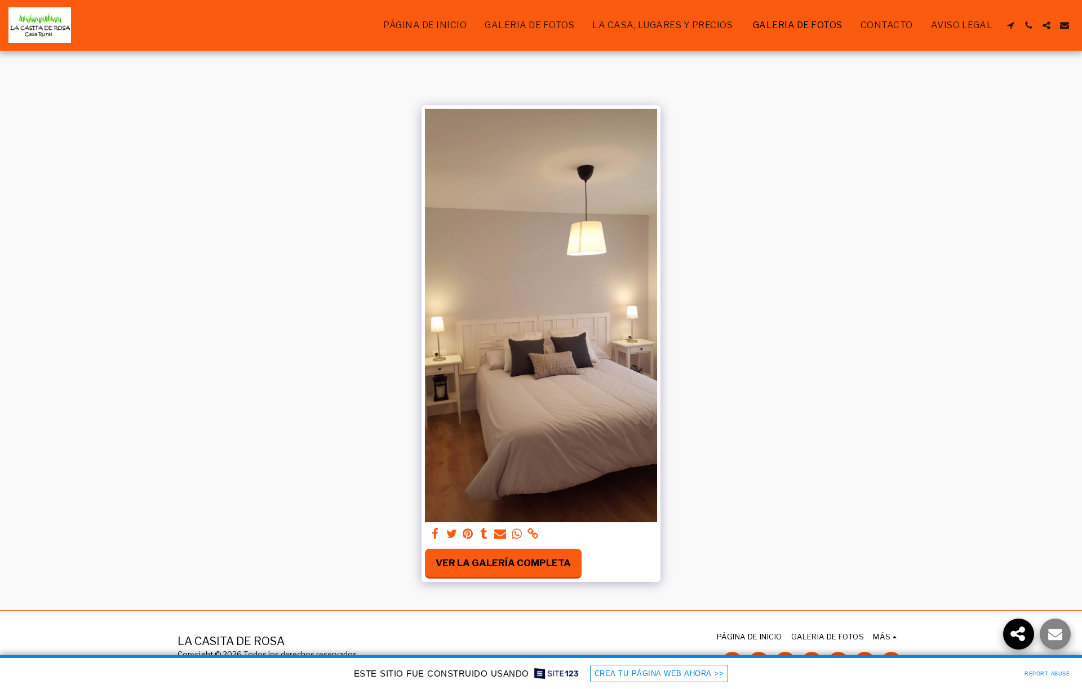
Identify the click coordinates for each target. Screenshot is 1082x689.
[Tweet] (452, 534)
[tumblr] (484, 534)
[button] (1010, 25)
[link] (533, 534)
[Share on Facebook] (435, 534)
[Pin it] (468, 534)
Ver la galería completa (503, 562)
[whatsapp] (516, 534)
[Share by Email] (500, 534)
